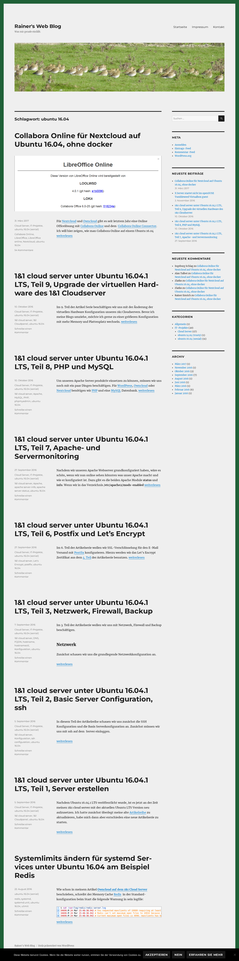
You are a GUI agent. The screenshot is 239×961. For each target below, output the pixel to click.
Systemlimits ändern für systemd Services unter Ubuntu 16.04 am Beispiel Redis (83, 867)
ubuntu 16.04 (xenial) (27, 229)
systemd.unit (22, 902)
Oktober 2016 (182, 371)
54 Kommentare (24, 250)
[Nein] (234, 954)
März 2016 (181, 386)
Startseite (180, 27)
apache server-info (25, 487)
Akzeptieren (156, 954)
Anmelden (180, 144)
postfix (28, 564)
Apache (37, 393)
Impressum (200, 27)
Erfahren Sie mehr (206, 954)
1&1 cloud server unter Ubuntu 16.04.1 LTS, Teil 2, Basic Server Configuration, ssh (84, 699)
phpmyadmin (23, 401)
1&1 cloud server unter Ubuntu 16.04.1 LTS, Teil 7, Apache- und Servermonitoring (81, 448)
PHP (94, 390)
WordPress (124, 385)
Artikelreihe (137, 812)
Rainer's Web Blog (38, 26)
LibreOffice (21, 237)
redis (17, 898)
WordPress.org (183, 155)
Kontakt (218, 27)
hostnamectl (22, 645)
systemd (26, 898)
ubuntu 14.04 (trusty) (189, 335)
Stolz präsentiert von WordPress (56, 945)
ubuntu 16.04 (36, 323)
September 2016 (184, 375)
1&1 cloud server (23, 320)
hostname (28, 641)
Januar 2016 (181, 393)
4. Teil (87, 557)
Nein (178, 954)
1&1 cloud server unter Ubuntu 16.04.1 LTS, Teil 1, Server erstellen (81, 784)
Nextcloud (69, 221)
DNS (35, 638)
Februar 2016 (182, 389)
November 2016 (183, 367)
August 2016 (182, 378)
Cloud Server (22, 225)
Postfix (79, 552)
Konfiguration (22, 649)
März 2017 (180, 364)
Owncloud (90, 221)
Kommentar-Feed (185, 152)
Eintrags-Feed (183, 148)
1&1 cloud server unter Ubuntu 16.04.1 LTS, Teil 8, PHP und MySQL (81, 362)
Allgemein (180, 324)
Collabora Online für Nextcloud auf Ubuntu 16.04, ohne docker (77, 139)
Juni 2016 (180, 382)
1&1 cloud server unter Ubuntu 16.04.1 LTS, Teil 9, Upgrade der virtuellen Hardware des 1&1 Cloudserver (87, 284)
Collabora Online (92, 226)
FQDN (18, 641)
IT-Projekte (36, 225)
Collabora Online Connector (137, 226)
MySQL (116, 390)
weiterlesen (65, 235)
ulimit (25, 906)
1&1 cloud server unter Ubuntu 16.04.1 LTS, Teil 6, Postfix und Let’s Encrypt (81, 529)
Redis (117, 894)
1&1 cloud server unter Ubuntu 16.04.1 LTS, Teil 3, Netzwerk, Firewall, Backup (84, 606)
